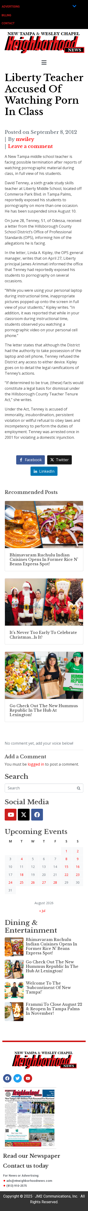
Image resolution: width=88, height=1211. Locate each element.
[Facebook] (37, 815)
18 (21, 874)
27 (44, 882)
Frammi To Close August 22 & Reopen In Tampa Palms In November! (54, 1009)
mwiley (25, 139)
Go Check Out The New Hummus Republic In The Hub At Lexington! (52, 966)
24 (10, 882)
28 (55, 882)
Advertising (11, 6)
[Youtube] (10, 815)
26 (33, 882)
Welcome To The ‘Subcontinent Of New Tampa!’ (48, 987)
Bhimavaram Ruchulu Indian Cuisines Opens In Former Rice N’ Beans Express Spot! (51, 946)
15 (66, 866)
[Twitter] (24, 815)
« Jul (42, 910)
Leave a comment (30, 146)
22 (66, 874)
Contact (8, 23)
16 (78, 866)
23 (78, 874)
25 (21, 882)
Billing (6, 15)
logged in (36, 764)
